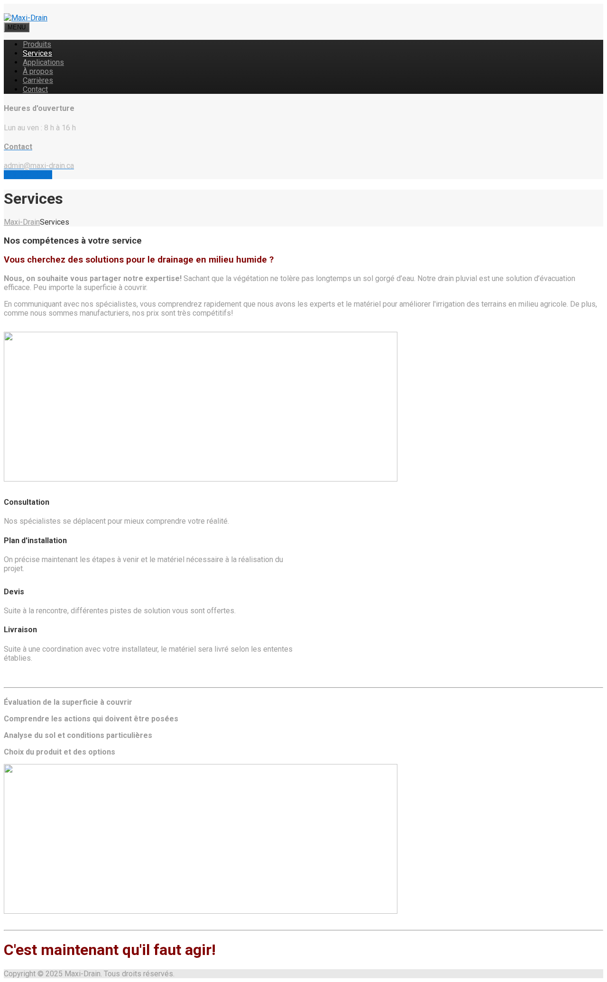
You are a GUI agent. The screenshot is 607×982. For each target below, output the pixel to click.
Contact (35, 89)
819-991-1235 (28, 174)
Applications (43, 62)
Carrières (38, 80)
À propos (38, 71)
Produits (37, 44)
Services (37, 53)
